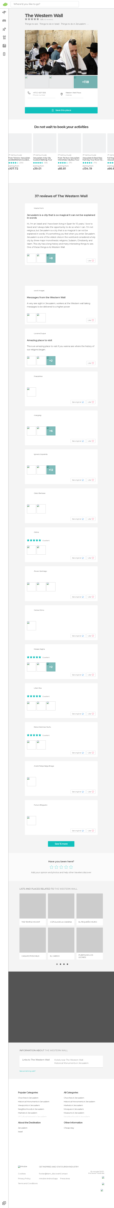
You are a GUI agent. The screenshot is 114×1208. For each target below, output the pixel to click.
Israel (20, 1131)
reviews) (49, 19)
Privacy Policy (24, 1178)
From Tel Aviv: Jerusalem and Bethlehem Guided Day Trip (19, 159)
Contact (64, 1174)
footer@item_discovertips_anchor (54, 1174)
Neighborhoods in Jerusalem (31, 1109)
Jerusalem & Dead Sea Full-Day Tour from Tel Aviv (92, 159)
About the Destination (29, 1122)
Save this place (63, 110)
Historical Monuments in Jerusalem (71, 1063)
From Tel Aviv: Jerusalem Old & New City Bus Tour (68, 159)
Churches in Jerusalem (28, 1098)
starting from (13, 166)
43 (45, 19)
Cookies (22, 1174)
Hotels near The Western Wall (69, 1060)
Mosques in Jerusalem (74, 1109)
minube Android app (48, 1178)
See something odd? (27, 1071)
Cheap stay (69, 1128)
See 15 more (61, 844)
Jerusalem (22, 1128)
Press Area (65, 1178)
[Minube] (5, 4)
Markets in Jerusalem (27, 1113)
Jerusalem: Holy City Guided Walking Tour (42, 159)
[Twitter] (95, 1167)
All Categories (71, 1092)
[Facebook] (92, 1167)
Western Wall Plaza (73, 93)
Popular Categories (28, 1092)
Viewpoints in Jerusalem (29, 1105)
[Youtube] (102, 1167)
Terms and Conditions (28, 1183)
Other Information (73, 1122)
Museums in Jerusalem (74, 1113)
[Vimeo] (99, 1167)
